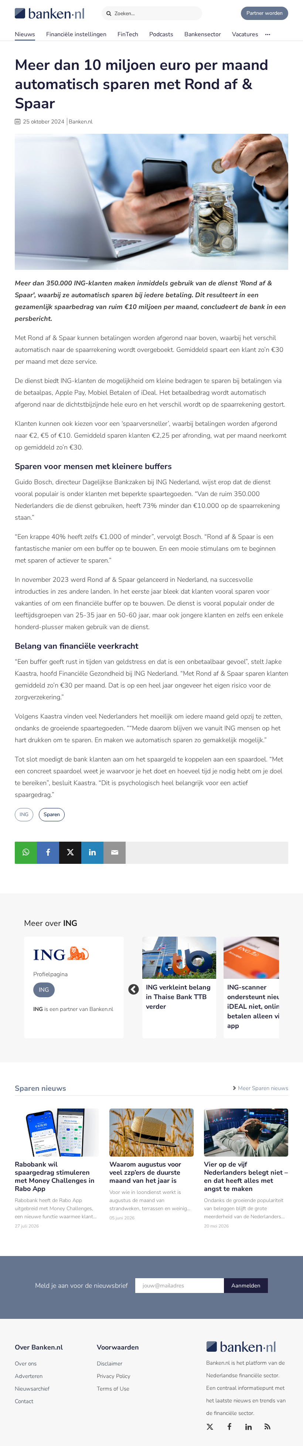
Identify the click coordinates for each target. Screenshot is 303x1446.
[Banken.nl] (31, 8)
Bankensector (202, 34)
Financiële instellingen (76, 34)
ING (24, 814)
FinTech (128, 34)
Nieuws (25, 34)
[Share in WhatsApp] (26, 853)
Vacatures (245, 34)
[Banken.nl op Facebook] (229, 1427)
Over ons (26, 1363)
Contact (24, 1401)
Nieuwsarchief (32, 1388)
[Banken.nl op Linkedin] (249, 1427)
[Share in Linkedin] (92, 853)
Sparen (52, 814)
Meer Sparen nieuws (263, 1088)
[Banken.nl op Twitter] (210, 1427)
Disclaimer (109, 1363)
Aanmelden (246, 1285)
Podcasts (161, 34)
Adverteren (28, 1376)
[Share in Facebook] (48, 853)
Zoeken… (124, 13)
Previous (131, 987)
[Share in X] (70, 853)
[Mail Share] (114, 853)
